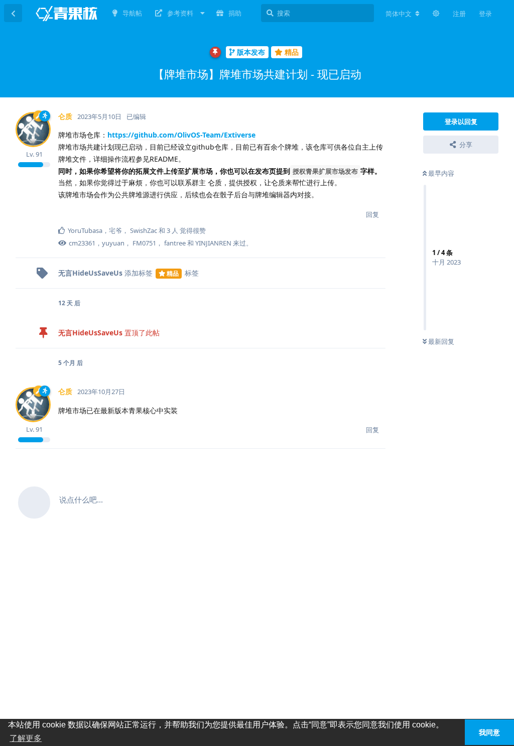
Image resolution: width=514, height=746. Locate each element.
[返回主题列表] (13, 13)
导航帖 (132, 13)
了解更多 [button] (26, 738)
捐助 (234, 13)
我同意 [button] (489, 732)
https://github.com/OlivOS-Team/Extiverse (181, 135)
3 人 (172, 230)
